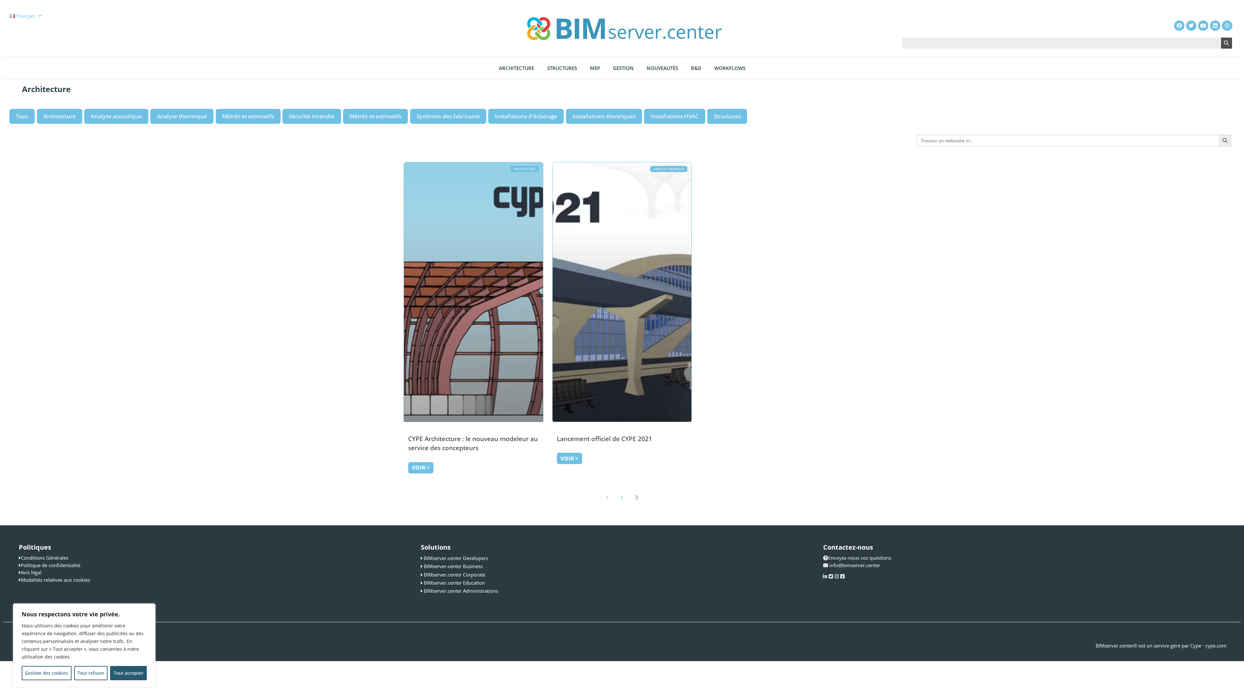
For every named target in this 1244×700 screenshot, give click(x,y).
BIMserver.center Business (453, 566)
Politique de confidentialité (50, 565)
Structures (562, 68)
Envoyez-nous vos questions (859, 557)
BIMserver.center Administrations (461, 591)
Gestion (623, 68)
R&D (696, 68)
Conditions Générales (44, 557)
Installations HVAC (675, 116)
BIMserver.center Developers (456, 558)
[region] (84, 645)
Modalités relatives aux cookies (55, 580)
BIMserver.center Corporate (454, 574)
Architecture (516, 68)
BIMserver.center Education (454, 582)
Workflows (729, 68)
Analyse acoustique (116, 116)
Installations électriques (604, 116)
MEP (595, 68)
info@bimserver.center (854, 565)
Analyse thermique (182, 116)
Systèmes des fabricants (448, 116)
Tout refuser (90, 673)
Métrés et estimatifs (248, 116)
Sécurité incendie (312, 116)
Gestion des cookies (46, 673)
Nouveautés (662, 68)
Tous (22, 116)
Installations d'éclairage (526, 116)
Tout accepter (129, 673)
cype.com (1216, 645)
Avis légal (31, 572)
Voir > (421, 467)
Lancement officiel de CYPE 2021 (604, 439)
